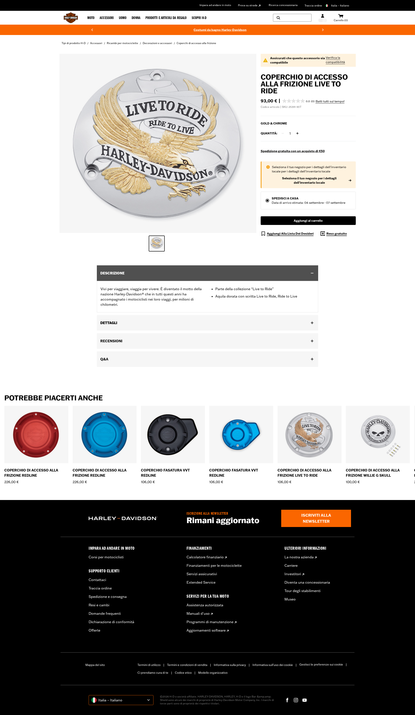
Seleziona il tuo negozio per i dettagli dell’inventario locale (309, 180)
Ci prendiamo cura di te (152, 672)
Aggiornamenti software (206, 630)
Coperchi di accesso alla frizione (196, 43)
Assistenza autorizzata (205, 605)
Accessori (96, 43)
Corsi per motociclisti (106, 557)
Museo (290, 599)
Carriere (291, 565)
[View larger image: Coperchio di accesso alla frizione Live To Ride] (157, 143)
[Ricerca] (292, 18)
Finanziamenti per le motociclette (214, 565)
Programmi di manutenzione (210, 622)
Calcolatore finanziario (205, 557)
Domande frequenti (105, 613)
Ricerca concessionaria (283, 5)
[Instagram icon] (295, 700)
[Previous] (92, 30)
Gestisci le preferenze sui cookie (321, 664)
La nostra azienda (299, 557)
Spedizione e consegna (108, 596)
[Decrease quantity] (283, 133)
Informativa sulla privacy (230, 665)
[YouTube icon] (304, 700)
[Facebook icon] (287, 700)
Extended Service (201, 582)
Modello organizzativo (213, 672)
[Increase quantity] (297, 133)
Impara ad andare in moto (215, 5)
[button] (298, 101)
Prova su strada (247, 5)
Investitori (292, 574)
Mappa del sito (95, 665)
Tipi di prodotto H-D (74, 43)
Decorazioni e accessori (157, 43)
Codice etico (183, 672)
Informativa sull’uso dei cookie (272, 665)
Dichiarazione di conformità (111, 622)
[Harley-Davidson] (134, 518)
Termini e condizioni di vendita (187, 665)
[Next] (323, 30)
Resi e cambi (99, 605)
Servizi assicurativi (202, 574)
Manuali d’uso (198, 613)
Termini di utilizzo (149, 665)
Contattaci (97, 580)
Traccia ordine (313, 5)
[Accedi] (322, 17)
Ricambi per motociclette (122, 43)
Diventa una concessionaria (307, 582)
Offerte (94, 630)
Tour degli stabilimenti (302, 591)
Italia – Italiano (340, 5)
